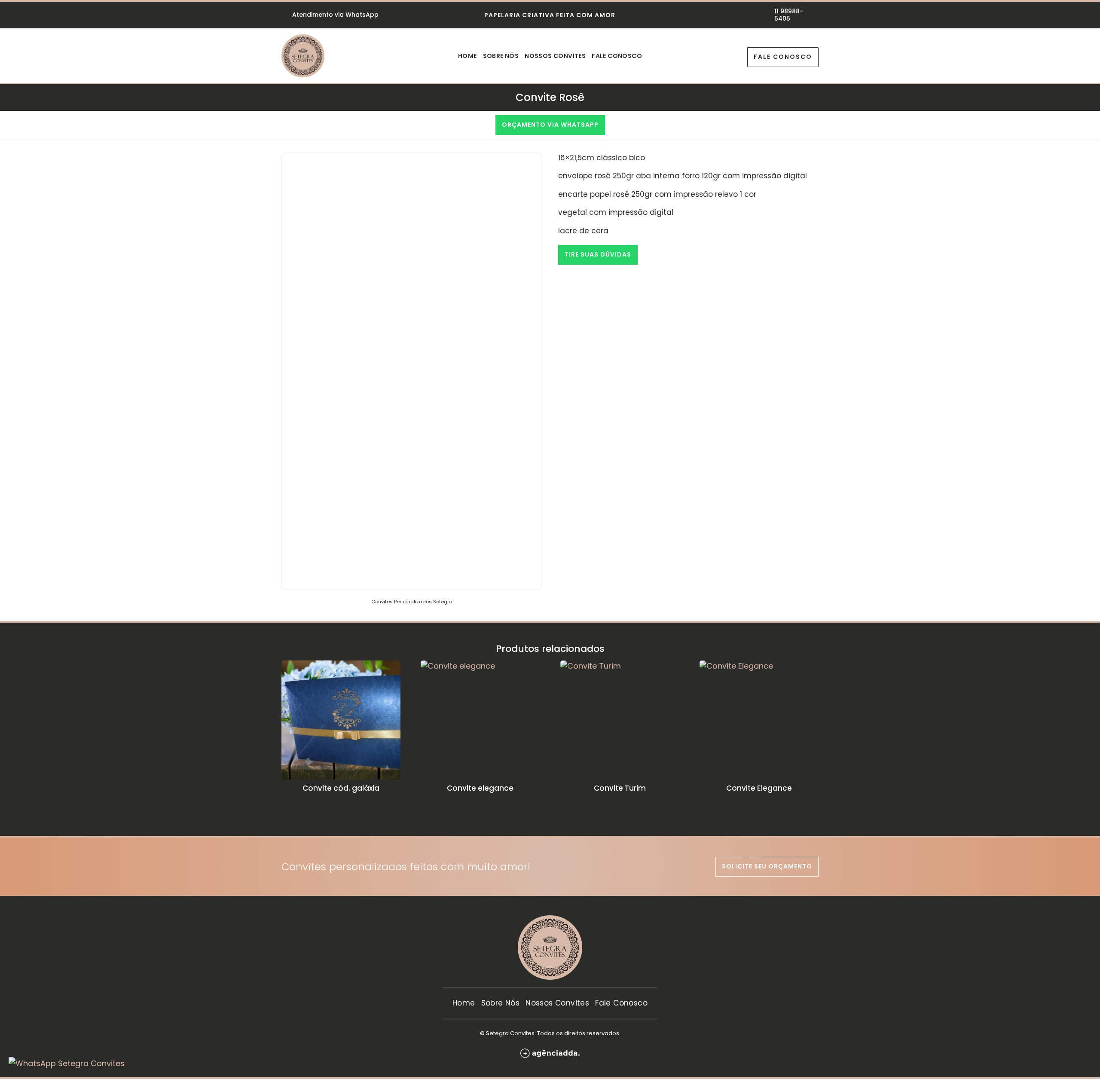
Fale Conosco (617, 56)
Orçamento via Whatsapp (550, 124)
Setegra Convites (510, 1033)
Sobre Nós (501, 56)
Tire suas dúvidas (598, 254)
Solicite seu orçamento (767, 866)
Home (467, 56)
